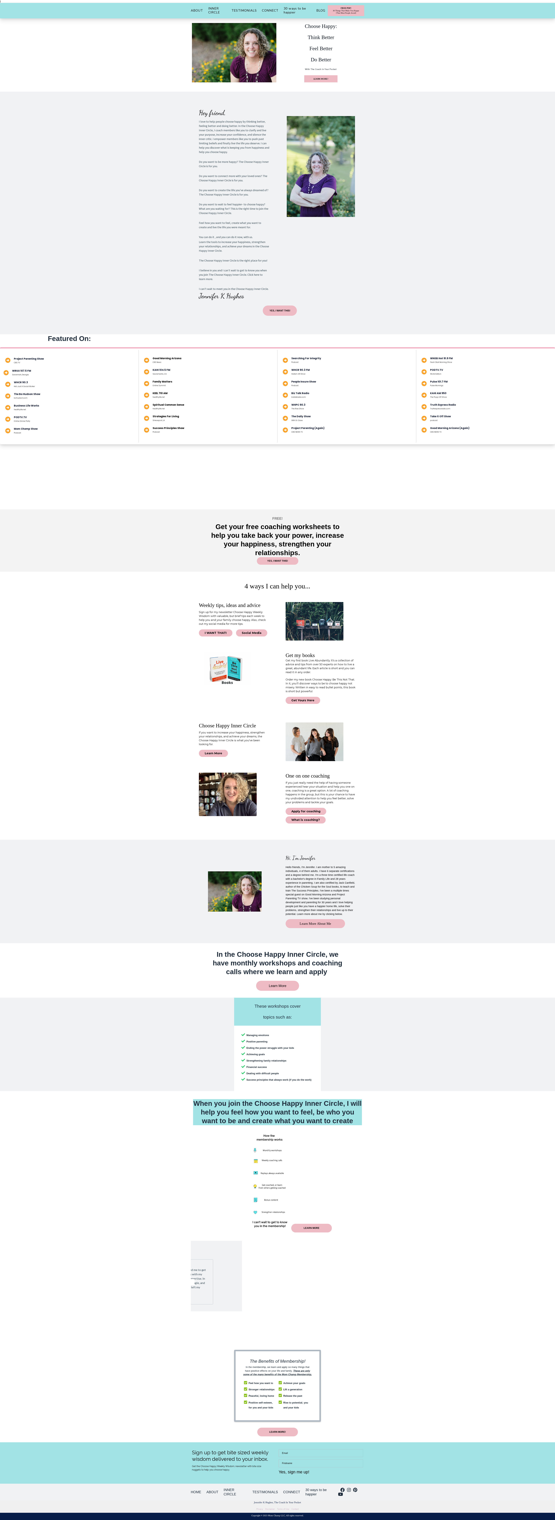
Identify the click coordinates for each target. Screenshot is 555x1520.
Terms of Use (283, 1509)
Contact (295, 1509)
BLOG (320, 11)
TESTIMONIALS (244, 11)
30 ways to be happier (295, 11)
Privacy (259, 1509)
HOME (196, 1492)
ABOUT (197, 11)
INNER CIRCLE (214, 11)
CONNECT (270, 11)
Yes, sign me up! (294, 1472)
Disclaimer (270, 1509)
